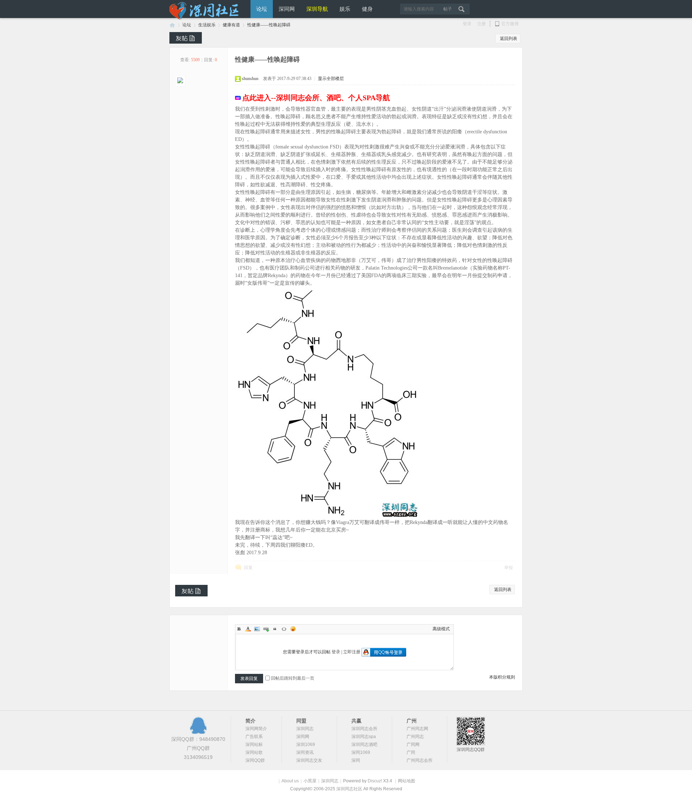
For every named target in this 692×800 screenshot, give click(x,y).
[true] (464, 9)
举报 (508, 567)
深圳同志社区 (349, 788)
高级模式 (441, 628)
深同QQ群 (255, 760)
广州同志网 (417, 728)
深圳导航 (317, 9)
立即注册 (351, 651)
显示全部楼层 (331, 78)
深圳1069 (305, 744)
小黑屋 (309, 780)
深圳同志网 (172, 25)
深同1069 (360, 752)
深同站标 (254, 744)
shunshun (250, 78)
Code (284, 628)
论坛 (261, 9)
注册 (481, 23)
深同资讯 (305, 752)
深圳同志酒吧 (364, 744)
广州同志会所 (419, 760)
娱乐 (345, 9)
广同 (411, 752)
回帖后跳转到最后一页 (292, 678)
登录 (467, 23)
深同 (355, 760)
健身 (367, 9)
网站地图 (406, 780)
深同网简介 (256, 728)
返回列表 (508, 38)
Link (266, 628)
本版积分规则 (502, 677)
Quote (275, 628)
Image (257, 628)
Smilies (293, 628)
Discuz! (375, 780)
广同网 (413, 744)
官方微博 (510, 23)
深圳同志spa (363, 736)
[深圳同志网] (205, 18)
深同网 (287, 9)
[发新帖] (185, 38)
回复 (248, 567)
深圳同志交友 (309, 760)
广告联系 (254, 736)
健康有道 (231, 24)
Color (248, 628)
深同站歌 (254, 752)
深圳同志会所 (364, 728)
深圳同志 (305, 728)
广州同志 (415, 736)
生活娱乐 (207, 24)
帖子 (447, 9)
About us (290, 780)
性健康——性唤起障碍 (268, 24)
